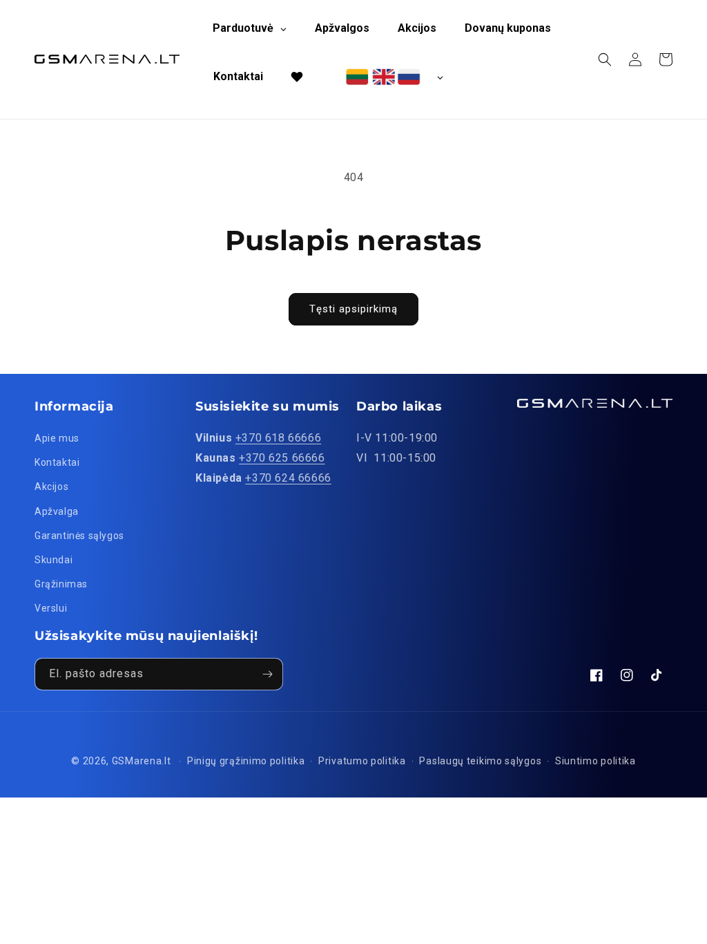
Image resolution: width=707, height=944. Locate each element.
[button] (605, 59)
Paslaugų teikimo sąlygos (480, 760)
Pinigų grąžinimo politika (246, 760)
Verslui (51, 608)
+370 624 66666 (288, 477)
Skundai (53, 559)
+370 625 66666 (282, 457)
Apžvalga (57, 511)
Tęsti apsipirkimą (353, 309)
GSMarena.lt (141, 760)
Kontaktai (57, 462)
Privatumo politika (362, 760)
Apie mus (57, 438)
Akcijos (51, 486)
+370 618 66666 (278, 437)
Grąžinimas (61, 583)
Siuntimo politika (595, 760)
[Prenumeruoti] (267, 674)
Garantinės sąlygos (79, 535)
